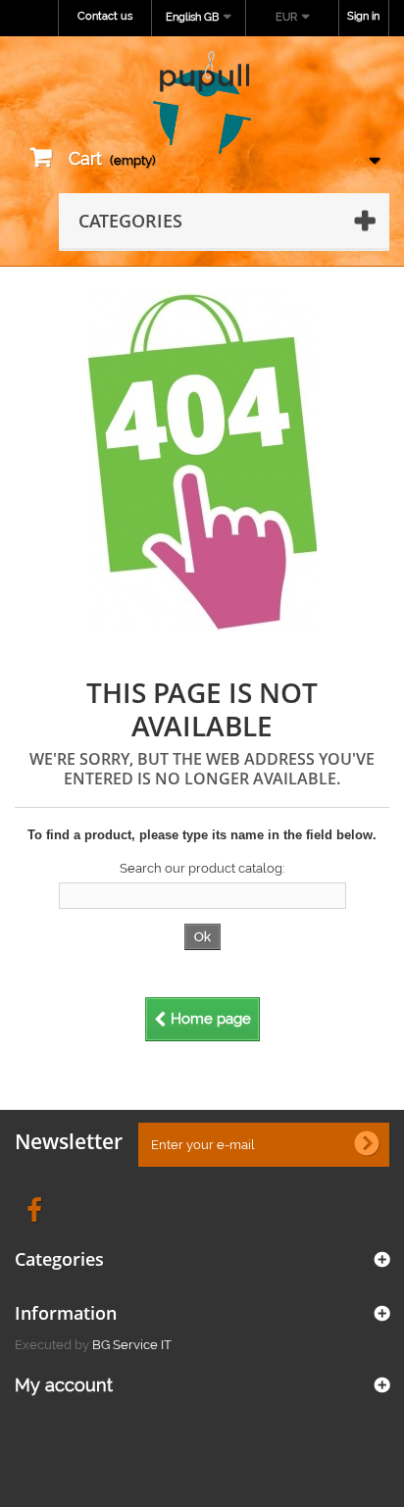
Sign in (363, 16)
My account (64, 1385)
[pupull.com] (202, 104)
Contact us (104, 16)
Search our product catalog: (202, 868)
